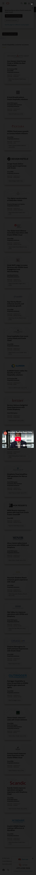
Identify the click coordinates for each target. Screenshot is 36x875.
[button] (32, 4)
